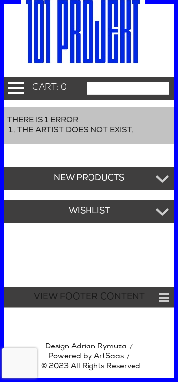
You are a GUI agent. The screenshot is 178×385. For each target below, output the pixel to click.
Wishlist (89, 211)
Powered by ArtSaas (86, 356)
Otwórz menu (16, 88)
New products (89, 178)
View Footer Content (89, 297)
